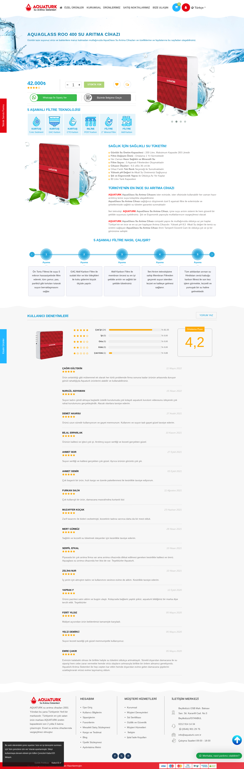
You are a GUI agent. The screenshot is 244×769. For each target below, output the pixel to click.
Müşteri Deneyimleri (137, 712)
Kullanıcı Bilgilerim (92, 712)
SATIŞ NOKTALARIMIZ (136, 7)
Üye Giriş (87, 707)
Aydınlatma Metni (92, 747)
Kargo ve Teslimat (92, 732)
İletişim (131, 732)
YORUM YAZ (206, 315)
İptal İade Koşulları (137, 737)
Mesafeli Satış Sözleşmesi (96, 727)
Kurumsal (94, 7)
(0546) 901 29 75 (190, 729)
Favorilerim (88, 722)
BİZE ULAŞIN (160, 7)
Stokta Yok (94, 84)
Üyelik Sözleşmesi (92, 742)
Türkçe (199, 7)
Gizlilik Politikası (42, 763)
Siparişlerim (89, 717)
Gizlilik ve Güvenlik (137, 722)
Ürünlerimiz (111, 7)
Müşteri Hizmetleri (136, 727)
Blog (85, 737)
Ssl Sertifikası (134, 717)
